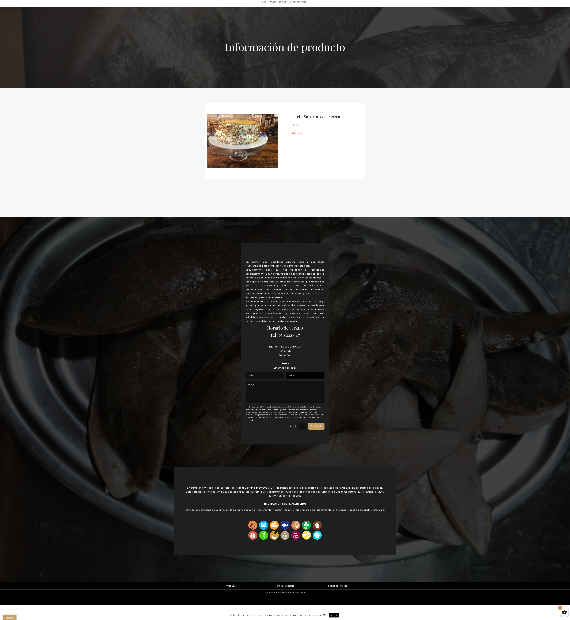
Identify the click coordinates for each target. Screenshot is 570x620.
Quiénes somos (278, 2)
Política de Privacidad (338, 585)
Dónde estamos (298, 2)
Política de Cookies (285, 585)
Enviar (316, 426)
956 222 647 (289, 335)
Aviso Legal (231, 585)
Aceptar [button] (334, 615)
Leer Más (322, 614)
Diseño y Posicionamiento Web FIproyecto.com (285, 592)
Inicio (263, 2)
